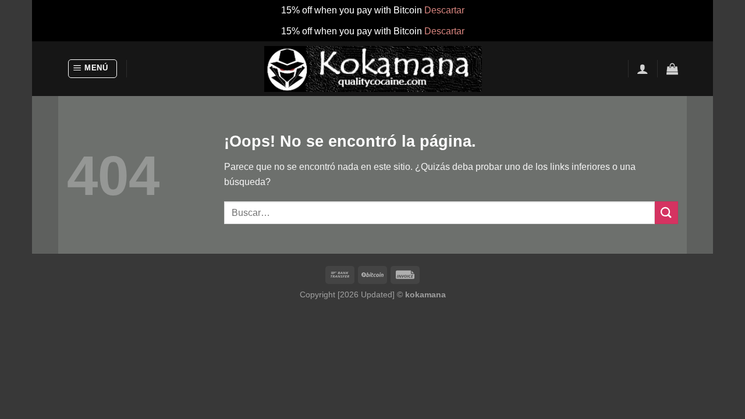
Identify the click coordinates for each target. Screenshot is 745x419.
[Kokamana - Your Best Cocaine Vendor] (373, 69)
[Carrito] (672, 68)
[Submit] (666, 212)
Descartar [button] (444, 10)
